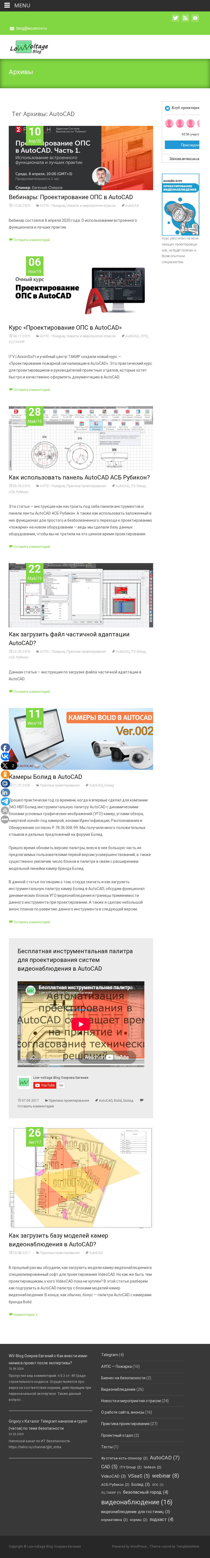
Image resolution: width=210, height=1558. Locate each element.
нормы (138, 1520)
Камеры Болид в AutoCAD (45, 776)
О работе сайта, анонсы (122, 1412)
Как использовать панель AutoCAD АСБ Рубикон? (79, 477)
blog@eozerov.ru (31, 28)
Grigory (15, 1421)
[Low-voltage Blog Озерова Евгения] (24, 46)
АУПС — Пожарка (116, 1366)
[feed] (185, 21)
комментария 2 (25, 1315)
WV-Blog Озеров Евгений (31, 1356)
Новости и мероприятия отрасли (91, 206)
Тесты (107, 1447)
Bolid (118, 1101)
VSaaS (139, 1476)
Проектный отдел (117, 1435)
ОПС (144, 336)
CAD (109, 1466)
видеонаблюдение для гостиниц (135, 1511)
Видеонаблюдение (118, 1389)
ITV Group (138, 486)
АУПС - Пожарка (52, 206)
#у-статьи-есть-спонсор (124, 1458)
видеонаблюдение (137, 1502)
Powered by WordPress (130, 1546)
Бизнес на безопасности (123, 1378)
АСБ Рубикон (18, 492)
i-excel (166, 1546)
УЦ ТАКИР (17, 342)
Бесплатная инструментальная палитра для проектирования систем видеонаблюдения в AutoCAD (75, 960)
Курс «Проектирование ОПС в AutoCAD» (65, 327)
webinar (165, 1475)
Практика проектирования (86, 486)
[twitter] (175, 21)
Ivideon (152, 1467)
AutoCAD (132, 206)
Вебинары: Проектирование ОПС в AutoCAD (71, 197)
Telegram (109, 1355)
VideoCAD (113, 1476)
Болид (109, 785)
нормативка (114, 1520)
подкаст (161, 1519)
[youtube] (195, 21)
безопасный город (145, 1492)
